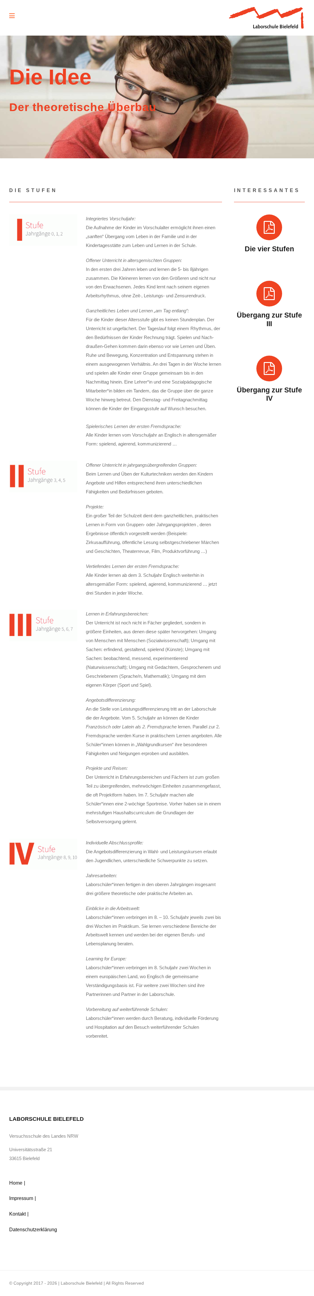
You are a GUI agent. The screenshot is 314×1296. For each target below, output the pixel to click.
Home (15, 1183)
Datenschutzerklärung (33, 1229)
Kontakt (17, 1214)
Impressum (21, 1198)
